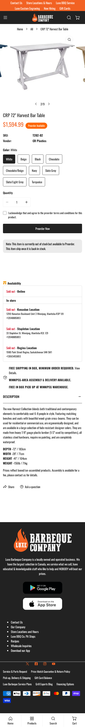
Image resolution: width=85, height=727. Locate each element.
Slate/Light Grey (15, 182)
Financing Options (65, 684)
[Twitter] (27, 664)
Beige (23, 159)
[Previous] (36, 104)
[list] (42, 71)
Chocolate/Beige (15, 170)
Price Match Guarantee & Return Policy (50, 671)
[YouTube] (53, 664)
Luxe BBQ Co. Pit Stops (23, 636)
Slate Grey (50, 170)
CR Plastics (39, 141)
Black (38, 159)
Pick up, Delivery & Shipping (17, 678)
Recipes (15, 641)
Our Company (18, 627)
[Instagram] (45, 664)
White (9, 159)
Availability (14, 283)
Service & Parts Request (15, 671)
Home (20, 29)
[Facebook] (36, 664)
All (31, 29)
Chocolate (54, 159)
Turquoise (37, 182)
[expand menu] (5, 17)
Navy (34, 170)
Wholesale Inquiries (21, 646)
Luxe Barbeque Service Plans (17, 684)
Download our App (20, 650)
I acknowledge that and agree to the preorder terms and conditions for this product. (45, 215)
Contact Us (17, 622)
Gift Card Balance (43, 678)
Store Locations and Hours (25, 631)
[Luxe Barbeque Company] (42, 17)
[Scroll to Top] (78, 706)
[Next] (49, 104)
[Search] (69, 17)
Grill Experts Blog (44, 684)
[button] (77, 17)
